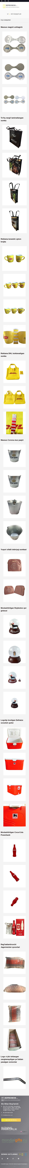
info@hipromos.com (8, 1115)
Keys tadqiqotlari (16, 14)
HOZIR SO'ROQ (11, 1120)
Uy (7, 14)
